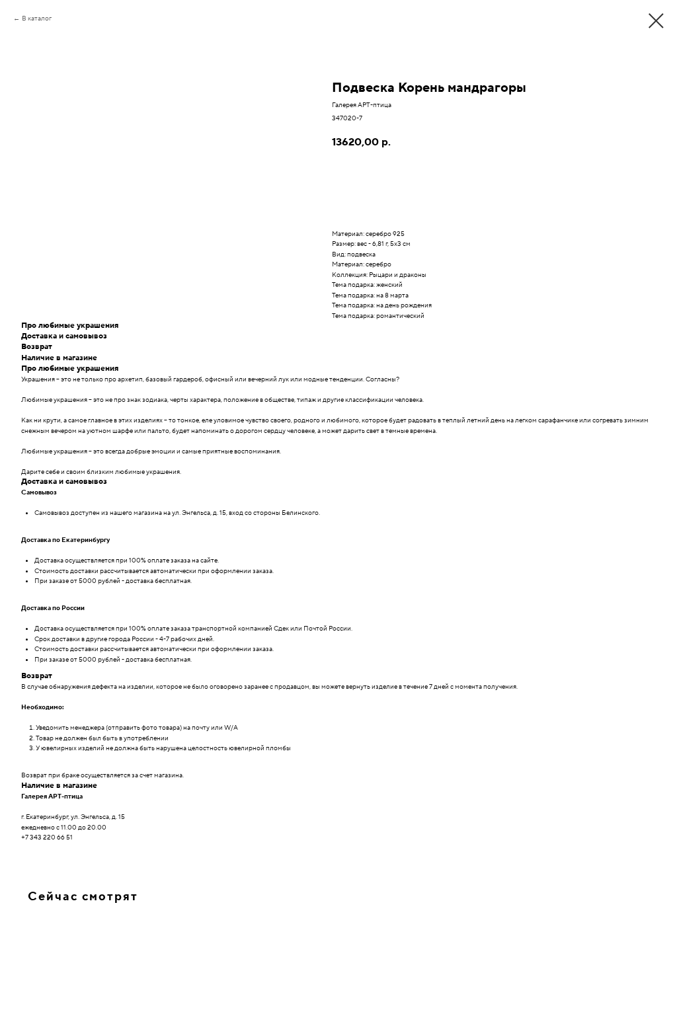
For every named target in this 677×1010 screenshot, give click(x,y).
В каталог (37, 18)
